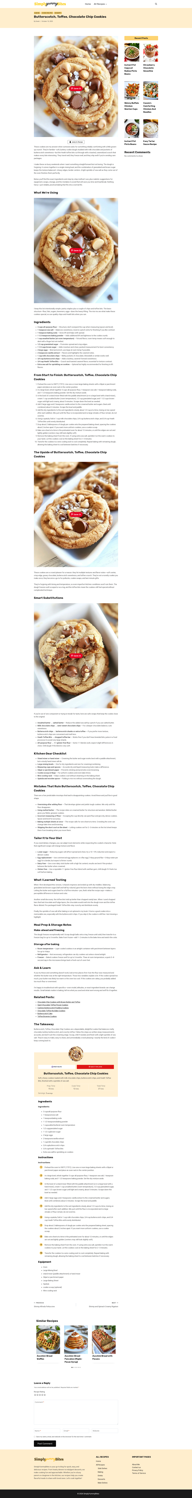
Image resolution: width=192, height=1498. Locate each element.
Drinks (100, 1476)
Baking (37, 13)
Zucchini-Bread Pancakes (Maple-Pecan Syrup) (73, 1359)
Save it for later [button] (96, 1067)
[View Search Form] (156, 4)
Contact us (136, 1467)
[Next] (111, 1345)
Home (88, 4)
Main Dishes (103, 1483)
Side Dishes (102, 1468)
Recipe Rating (39, 1392)
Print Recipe (57, 1067)
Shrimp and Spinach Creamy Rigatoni (103, 1305)
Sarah (38, 21)
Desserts (58, 13)
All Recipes (100, 1465)
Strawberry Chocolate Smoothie (149, 68)
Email (66, 1431)
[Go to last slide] (40, 1345)
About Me (136, 1464)
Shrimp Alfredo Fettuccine (44, 1305)
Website (96, 1431)
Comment (39, 1402)
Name (38, 1431)
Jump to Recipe (77, 142)
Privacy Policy (137, 1470)
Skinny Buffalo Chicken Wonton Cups (131, 106)
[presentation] (131, 52)
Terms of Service (139, 1473)
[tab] (73, 1367)
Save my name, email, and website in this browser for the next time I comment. (64, 1437)
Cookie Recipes (47, 13)
